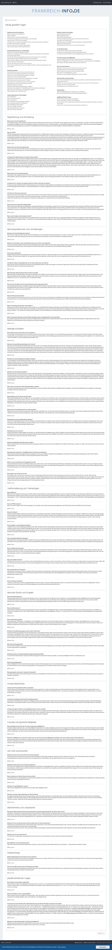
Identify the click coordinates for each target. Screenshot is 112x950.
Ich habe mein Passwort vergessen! (16, 43)
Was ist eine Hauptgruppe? (64, 43)
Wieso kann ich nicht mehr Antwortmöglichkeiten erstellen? (22, 78)
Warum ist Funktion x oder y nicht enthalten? (68, 100)
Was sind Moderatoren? (63, 35)
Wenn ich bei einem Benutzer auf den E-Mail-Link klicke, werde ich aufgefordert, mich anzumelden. (29, 65)
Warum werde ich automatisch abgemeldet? (18, 45)
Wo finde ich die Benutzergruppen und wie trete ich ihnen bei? (73, 38)
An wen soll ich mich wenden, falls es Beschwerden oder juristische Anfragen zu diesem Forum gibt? (79, 102)
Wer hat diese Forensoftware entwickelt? (67, 98)
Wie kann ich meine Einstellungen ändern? (18, 52)
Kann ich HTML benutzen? (14, 98)
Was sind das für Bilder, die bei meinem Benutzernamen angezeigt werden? (26, 60)
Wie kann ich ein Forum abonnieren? (66, 84)
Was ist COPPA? (11, 35)
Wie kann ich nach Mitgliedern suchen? (67, 72)
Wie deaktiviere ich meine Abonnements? (67, 86)
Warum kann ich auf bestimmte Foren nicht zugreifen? (21, 81)
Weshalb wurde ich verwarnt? (14, 85)
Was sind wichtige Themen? (14, 106)
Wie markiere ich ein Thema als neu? (16, 91)
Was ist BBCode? (11, 96)
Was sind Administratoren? (64, 34)
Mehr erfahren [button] (62, 947)
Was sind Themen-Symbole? (14, 109)
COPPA (96, 158)
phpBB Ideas (83, 895)
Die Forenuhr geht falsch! (13, 55)
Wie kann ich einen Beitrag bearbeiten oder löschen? (20, 73)
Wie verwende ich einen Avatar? (15, 61)
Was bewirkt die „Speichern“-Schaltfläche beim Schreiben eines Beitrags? (26, 88)
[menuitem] (15, 2)
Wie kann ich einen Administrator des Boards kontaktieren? (72, 105)
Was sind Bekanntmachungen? (15, 104)
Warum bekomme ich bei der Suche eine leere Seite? (70, 71)
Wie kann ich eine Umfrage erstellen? (16, 77)
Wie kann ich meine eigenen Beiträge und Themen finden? (72, 74)
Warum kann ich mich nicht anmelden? (17, 40)
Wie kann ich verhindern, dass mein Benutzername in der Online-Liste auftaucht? (28, 53)
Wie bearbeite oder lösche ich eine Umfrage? (18, 80)
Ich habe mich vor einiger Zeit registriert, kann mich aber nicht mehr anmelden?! (27, 42)
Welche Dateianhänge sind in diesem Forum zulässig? (71, 91)
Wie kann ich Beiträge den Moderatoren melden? (19, 86)
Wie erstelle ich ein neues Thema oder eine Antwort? (20, 72)
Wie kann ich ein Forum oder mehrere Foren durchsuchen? (72, 68)
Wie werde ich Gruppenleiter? (64, 40)
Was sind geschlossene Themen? (16, 108)
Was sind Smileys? (12, 100)
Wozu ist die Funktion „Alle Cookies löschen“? (18, 46)
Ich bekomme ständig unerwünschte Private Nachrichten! (72, 52)
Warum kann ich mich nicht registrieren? (17, 37)
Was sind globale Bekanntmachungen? (17, 103)
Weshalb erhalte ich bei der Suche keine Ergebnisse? (70, 69)
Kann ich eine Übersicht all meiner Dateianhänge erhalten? (72, 93)
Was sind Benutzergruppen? (64, 37)
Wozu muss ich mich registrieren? (16, 34)
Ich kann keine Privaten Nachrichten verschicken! (69, 50)
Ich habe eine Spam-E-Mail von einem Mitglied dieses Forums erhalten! (75, 53)
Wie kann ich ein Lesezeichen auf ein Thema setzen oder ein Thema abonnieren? (78, 83)
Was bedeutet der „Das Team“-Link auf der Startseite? (71, 45)
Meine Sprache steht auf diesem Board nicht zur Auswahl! (22, 58)
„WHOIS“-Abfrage (30, 906)
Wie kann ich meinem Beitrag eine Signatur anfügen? (21, 75)
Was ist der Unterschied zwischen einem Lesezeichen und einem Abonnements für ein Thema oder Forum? (79, 80)
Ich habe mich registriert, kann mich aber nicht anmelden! (22, 38)
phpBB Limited (17, 277)
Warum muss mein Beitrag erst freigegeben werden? (21, 89)
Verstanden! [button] (102, 947)
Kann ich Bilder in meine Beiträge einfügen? (18, 101)
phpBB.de (28, 277)
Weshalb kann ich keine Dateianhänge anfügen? (19, 83)
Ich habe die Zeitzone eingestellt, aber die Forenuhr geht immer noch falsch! (26, 57)
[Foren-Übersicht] (56, 10)
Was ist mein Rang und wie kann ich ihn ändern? (19, 63)
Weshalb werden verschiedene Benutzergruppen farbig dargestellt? (74, 42)
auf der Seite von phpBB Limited (68, 885)
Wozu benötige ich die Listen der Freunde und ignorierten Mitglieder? (74, 59)
